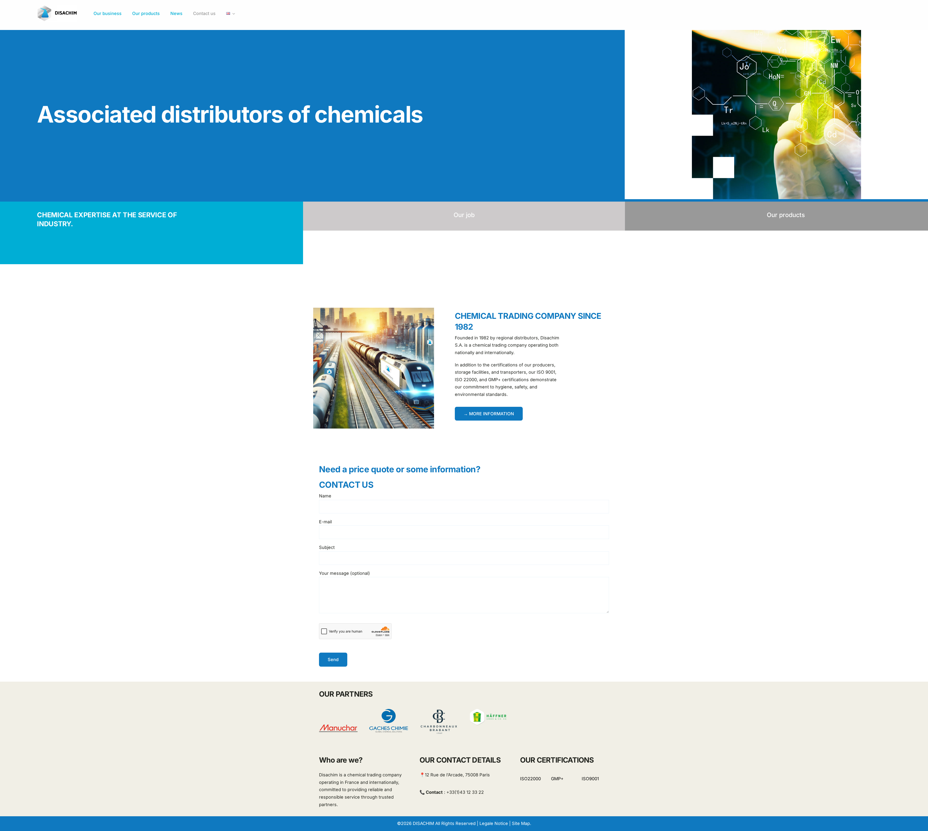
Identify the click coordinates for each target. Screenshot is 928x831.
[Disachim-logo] (57, 6)
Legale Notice (493, 823)
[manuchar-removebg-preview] (338, 711)
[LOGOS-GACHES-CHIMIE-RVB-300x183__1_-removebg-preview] (388, 711)
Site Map (521, 823)
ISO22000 (530, 778)
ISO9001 (590, 778)
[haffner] (489, 711)
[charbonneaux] (439, 711)
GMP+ (557, 778)
